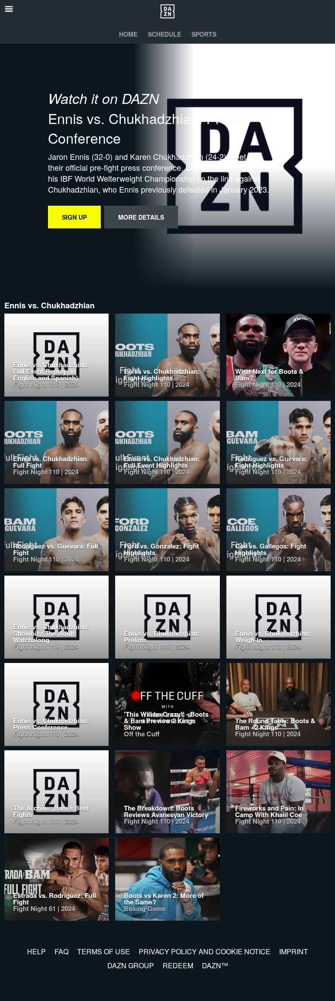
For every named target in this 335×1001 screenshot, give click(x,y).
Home (128, 34)
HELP (36, 951)
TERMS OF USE (103, 951)
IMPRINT (293, 951)
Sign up (74, 217)
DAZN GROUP (130, 965)
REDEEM (178, 965)
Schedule (164, 34)
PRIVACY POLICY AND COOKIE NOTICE (204, 951)
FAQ (61, 951)
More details (141, 217)
